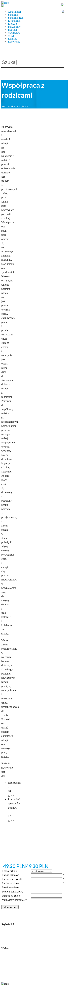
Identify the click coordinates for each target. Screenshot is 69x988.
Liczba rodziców (11, 883)
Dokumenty (14, 26)
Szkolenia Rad (15, 17)
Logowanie (14, 41)
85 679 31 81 (7, 978)
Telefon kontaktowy (12, 891)
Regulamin (7, 939)
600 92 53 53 (21, 978)
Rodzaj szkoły (9, 871)
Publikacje (6, 936)
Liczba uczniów (10, 875)
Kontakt (12, 38)
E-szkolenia (14, 20)
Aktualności (14, 11)
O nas (11, 35)
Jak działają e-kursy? (12, 945)
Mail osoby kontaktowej (14, 899)
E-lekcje (12, 23)
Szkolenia (13, 14)
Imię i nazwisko (10, 887)
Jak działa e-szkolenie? (13, 942)
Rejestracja (7, 951)
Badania (12, 29)
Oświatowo (14, 32)
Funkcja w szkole (11, 895)
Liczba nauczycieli (12, 879)
